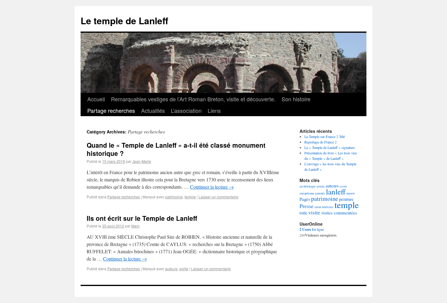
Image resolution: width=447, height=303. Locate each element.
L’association (186, 110)
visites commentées (339, 213)
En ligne (312, 229)
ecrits (183, 268)
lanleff (335, 192)
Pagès (305, 199)
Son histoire (296, 99)
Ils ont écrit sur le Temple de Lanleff (142, 218)
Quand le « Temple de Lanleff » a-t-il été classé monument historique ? (176, 149)
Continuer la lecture (212, 186)
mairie (350, 193)
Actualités (153, 110)
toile (303, 213)
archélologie (308, 186)
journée (320, 193)
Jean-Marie (141, 161)
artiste (321, 186)
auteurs (171, 268)
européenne (307, 193)
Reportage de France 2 (320, 142)
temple (190, 196)
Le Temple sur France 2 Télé (324, 136)
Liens (214, 110)
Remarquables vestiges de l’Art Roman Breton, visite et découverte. (193, 99)
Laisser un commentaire (218, 196)
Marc (135, 225)
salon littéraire (324, 207)
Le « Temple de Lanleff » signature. (329, 147)
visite (314, 212)
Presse (307, 206)
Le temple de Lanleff (124, 20)
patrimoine (174, 196)
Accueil (96, 99)
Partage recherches (111, 110)
